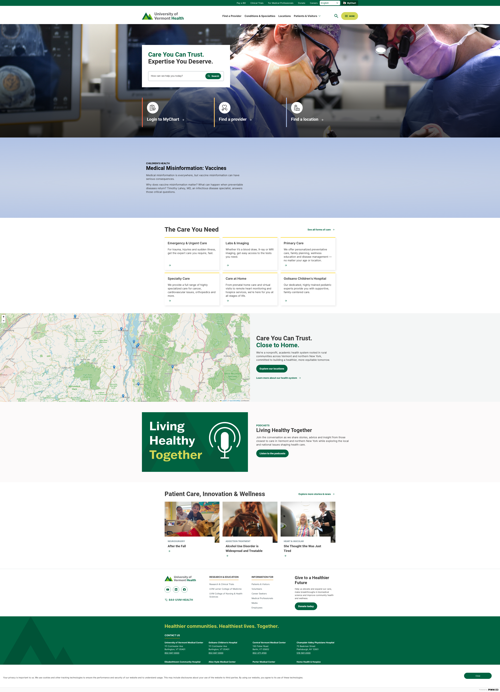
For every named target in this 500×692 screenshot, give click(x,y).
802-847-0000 (172, 653)
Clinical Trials (256, 3)
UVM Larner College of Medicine (225, 589)
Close (478, 676)
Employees (257, 607)
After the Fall (177, 546)
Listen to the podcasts (272, 453)
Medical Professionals (262, 598)
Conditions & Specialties (260, 16)
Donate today (306, 606)
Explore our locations (272, 368)
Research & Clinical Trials (221, 584)
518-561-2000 (304, 653)
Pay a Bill (241, 3)
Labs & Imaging (237, 243)
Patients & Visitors (305, 16)
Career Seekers (259, 593)
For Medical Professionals (280, 3)
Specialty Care (179, 278)
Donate (301, 3)
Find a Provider (231, 16)
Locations (284, 16)
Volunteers (257, 589)
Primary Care (294, 243)
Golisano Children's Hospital (305, 278)
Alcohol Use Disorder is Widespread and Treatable (244, 548)
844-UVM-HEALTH (181, 599)
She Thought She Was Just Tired (302, 548)
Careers (314, 3)
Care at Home (236, 278)
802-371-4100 (260, 653)
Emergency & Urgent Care (187, 243)
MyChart (351, 3)
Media (255, 603)
